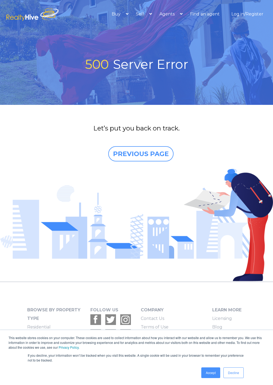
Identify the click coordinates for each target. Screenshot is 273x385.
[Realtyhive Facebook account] (95, 319)
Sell (140, 14)
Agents (167, 14)
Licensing (222, 318)
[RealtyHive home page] (38, 14)
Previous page (141, 154)
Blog (217, 327)
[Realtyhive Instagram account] (125, 319)
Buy (117, 14)
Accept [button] (211, 372)
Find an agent (205, 14)
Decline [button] (233, 372)
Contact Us (152, 318)
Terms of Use (154, 327)
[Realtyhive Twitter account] (110, 319)
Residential (39, 327)
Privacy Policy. (69, 347)
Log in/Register (247, 14)
